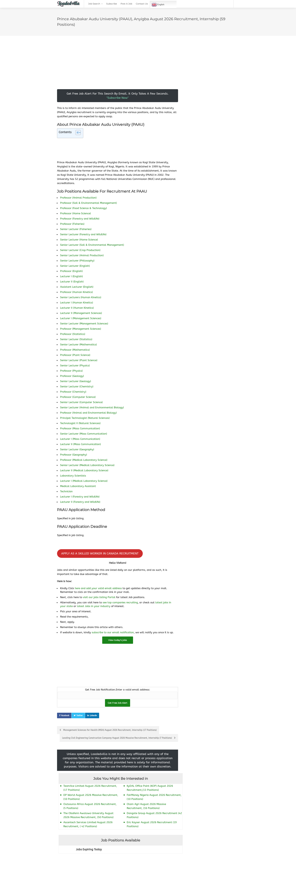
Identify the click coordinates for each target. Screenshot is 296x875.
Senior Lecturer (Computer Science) (81, 402)
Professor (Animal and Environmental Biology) (88, 412)
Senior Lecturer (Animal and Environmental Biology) (92, 407)
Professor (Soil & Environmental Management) (88, 202)
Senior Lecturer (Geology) (75, 381)
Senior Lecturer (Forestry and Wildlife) (83, 234)
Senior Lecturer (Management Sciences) (84, 323)
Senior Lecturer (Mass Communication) (83, 433)
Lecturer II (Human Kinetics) (77, 307)
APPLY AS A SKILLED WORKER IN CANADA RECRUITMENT (99, 553)
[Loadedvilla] (68, 4)
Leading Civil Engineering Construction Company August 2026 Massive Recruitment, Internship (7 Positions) (117, 738)
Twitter (79, 715)
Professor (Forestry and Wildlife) (79, 218)
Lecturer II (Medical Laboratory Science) (84, 470)
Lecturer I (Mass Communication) (80, 438)
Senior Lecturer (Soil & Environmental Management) (92, 244)
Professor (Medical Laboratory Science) (83, 459)
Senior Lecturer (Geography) (77, 449)
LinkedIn (93, 715)
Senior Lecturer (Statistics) (76, 339)
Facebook (65, 715)
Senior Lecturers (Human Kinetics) (80, 297)
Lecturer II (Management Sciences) (81, 313)
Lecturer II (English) (72, 281)
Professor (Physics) (71, 370)
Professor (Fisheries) (72, 223)
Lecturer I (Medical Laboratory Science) (83, 480)
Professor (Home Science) (75, 213)
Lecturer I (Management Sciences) (80, 318)
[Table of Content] (78, 132)
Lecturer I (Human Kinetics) (76, 302)
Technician (66, 491)
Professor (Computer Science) (78, 396)
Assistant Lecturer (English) (76, 286)
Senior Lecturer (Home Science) (79, 239)
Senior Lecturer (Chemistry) (76, 386)
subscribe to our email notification (113, 632)
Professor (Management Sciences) (80, 328)
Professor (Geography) (73, 454)
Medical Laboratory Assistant (78, 486)
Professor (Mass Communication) (80, 428)
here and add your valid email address (98, 588)
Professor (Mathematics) (75, 349)
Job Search (94, 3)
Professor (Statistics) (72, 334)
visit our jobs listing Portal (99, 597)
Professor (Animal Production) (78, 197)
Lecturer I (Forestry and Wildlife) (79, 496)
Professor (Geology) (72, 375)
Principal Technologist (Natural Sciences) (85, 417)
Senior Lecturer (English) (75, 265)
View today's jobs (117, 640)
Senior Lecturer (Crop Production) (80, 250)
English (160, 4)
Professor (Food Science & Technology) (83, 208)
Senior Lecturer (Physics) (75, 365)
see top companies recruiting (120, 602)
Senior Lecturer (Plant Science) (78, 360)
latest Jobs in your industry (93, 606)
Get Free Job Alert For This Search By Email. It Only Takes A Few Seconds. (118, 96)
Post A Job (126, 3)
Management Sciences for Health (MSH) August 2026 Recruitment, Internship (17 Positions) (110, 730)
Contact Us (142, 3)
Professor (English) (71, 271)
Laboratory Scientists (73, 475)
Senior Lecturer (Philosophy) (77, 260)
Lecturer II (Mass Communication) (80, 444)
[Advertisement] (117, 67)
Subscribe (111, 3)
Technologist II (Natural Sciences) (80, 423)
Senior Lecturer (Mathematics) (78, 344)
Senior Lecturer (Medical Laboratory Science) (87, 465)
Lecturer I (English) (71, 276)
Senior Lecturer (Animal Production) (82, 255)
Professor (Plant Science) (75, 355)
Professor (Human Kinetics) (76, 292)
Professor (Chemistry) (73, 391)
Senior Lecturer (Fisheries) (75, 229)
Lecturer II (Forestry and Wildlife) (80, 501)
